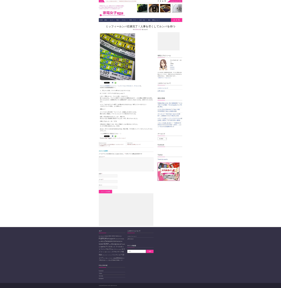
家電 (105, 20)
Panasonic (109, 241)
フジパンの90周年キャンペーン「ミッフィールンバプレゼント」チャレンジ (120, 86)
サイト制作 (105, 251)
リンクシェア (117, 255)
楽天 (102, 260)
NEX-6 (103, 241)
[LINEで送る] (115, 83)
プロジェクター (105, 254)
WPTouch (122, 244)
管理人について (156, 20)
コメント (101, 156)
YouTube (101, 276)
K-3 (120, 238)
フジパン (114, 138)
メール (101, 179)
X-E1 (99, 246)
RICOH (120, 241)
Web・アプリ (132, 20)
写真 (117, 20)
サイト (100, 185)
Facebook (172, 67)
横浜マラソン (105, 260)
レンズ (108, 258)
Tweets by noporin (163, 159)
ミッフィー (119, 138)
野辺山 (110, 260)
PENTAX (115, 241)
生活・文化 (142, 20)
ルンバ (123, 138)
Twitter (171, 65)
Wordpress (115, 244)
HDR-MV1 (117, 238)
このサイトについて (163, 88)
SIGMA (101, 244)
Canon (106, 236)
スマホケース (109, 251)
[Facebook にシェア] (112, 83)
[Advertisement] (126, 209)
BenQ (100, 236)
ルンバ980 (105, 258)
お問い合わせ (161, 91)
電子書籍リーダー (119, 260)
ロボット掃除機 (113, 258)
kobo (99, 241)
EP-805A (116, 236)
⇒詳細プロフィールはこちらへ (164, 77)
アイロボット (111, 246)
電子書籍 (113, 260)
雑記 (149, 20)
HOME (101, 20)
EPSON (120, 236)
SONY (106, 244)
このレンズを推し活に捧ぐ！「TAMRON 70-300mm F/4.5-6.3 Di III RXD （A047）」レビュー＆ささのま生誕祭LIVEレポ (169, 124)
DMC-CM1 (111, 236)
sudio (110, 244)
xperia (103, 247)
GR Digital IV (111, 239)
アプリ (115, 249)
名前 (100, 173)
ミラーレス (110, 254)
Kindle (122, 238)
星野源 (118, 258)
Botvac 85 (102, 236)
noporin (146, 29)
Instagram (172, 68)
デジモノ (124, 20)
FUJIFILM (103, 238)
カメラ (111, 20)
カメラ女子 (119, 249)
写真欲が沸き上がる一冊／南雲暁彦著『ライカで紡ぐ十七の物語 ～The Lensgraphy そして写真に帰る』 (170, 104)
